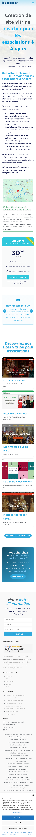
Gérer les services (17, 812)
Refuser (18, 823)
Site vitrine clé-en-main (10, 360)
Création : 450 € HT (18, 277)
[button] (33, 795)
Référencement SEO (18, 305)
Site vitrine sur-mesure (10, 461)
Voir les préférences (18, 828)
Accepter (18, 818)
